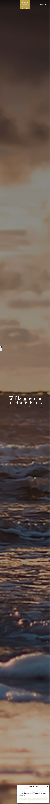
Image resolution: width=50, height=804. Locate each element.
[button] (47, 786)
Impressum (37, 801)
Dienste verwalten (22, 795)
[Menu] (5, 4)
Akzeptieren (22, 798)
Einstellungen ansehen (43, 798)
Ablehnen (32, 798)
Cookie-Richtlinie (31, 801)
